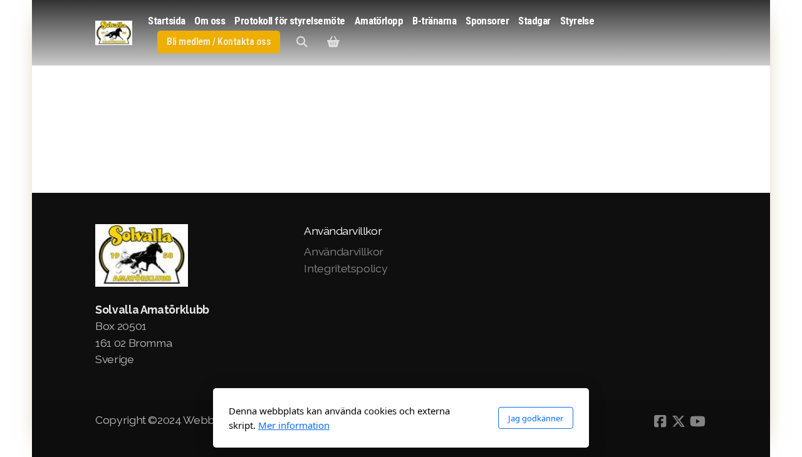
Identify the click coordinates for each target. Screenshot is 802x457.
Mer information (294, 425)
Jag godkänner (535, 418)
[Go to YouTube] (697, 421)
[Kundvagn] (333, 42)
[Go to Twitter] (678, 421)
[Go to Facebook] (659, 421)
